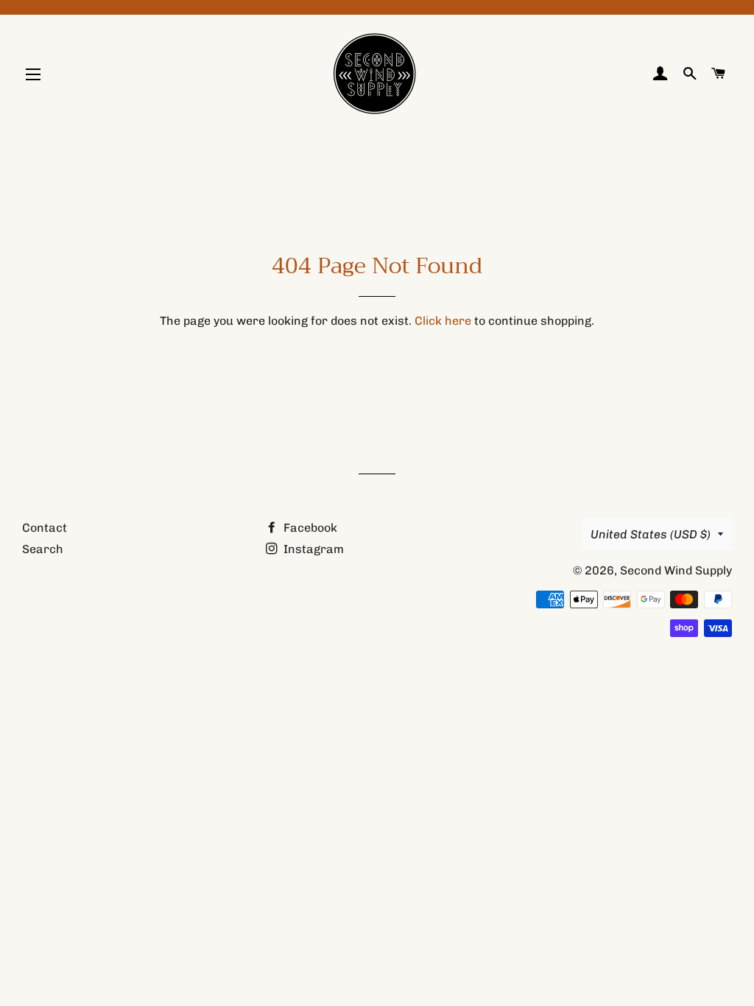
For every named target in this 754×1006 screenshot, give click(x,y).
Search (42, 549)
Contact (44, 528)
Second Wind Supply (676, 570)
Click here (443, 321)
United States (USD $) (651, 534)
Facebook (309, 528)
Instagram (312, 549)
